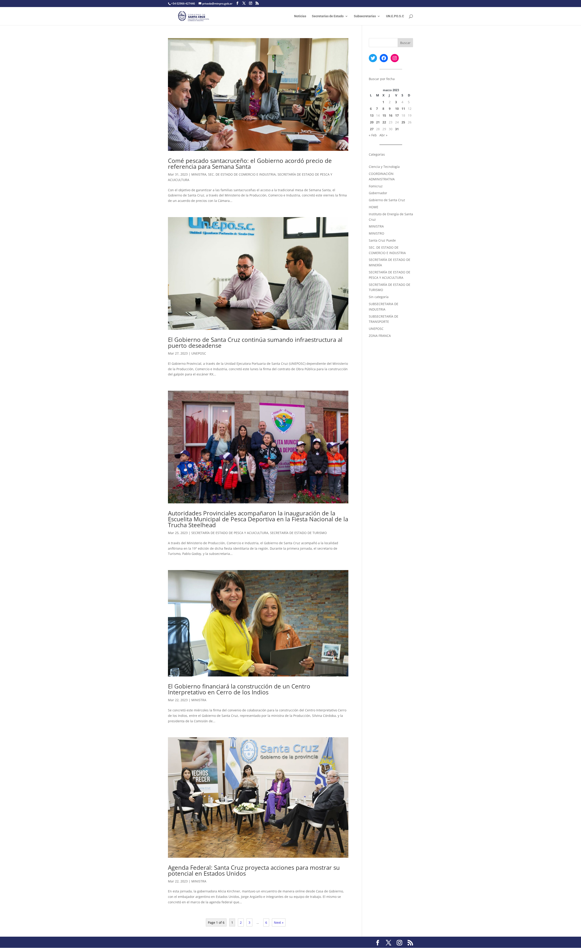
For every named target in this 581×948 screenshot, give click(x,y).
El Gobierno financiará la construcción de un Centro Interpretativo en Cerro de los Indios (239, 689)
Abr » (383, 135)
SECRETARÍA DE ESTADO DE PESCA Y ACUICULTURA (229, 533)
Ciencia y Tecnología (384, 166)
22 (384, 122)
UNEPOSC (198, 353)
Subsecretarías (365, 16)
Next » (278, 922)
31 (397, 129)
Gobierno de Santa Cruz (387, 200)
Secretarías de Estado (328, 16)
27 (372, 129)
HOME (373, 207)
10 (397, 108)
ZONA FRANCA (380, 335)
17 (397, 115)
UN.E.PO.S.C (395, 16)
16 (390, 115)
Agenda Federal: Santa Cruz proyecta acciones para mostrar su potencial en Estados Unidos (254, 870)
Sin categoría (379, 297)
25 (403, 122)
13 (372, 115)
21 (378, 122)
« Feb (373, 135)
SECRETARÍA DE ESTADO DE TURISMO (298, 533)
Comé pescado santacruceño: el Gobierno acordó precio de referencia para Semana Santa (250, 164)
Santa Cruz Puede (382, 240)
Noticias (300, 16)
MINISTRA (198, 174)
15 (384, 115)
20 (372, 122)
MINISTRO (376, 233)
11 (403, 108)
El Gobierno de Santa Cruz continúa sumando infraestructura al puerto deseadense (255, 343)
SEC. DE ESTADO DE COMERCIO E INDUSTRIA (242, 174)
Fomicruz (376, 186)
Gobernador (378, 193)
